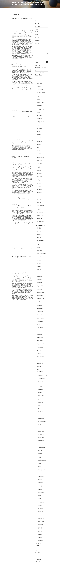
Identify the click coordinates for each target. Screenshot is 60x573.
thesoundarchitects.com (41, 476)
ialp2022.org (38, 247)
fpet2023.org (38, 179)
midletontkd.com (40, 485)
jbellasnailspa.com (39, 330)
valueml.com (38, 135)
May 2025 (36, 32)
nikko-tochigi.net (40, 489)
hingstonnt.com (39, 93)
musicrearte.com (39, 350)
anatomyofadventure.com (41, 480)
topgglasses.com (40, 415)
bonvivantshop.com (39, 128)
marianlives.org (39, 86)
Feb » (45, 57)
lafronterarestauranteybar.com (42, 444)
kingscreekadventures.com (40, 121)
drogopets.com (39, 360)
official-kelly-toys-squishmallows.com (42, 354)
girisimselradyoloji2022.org (40, 243)
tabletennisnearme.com (40, 363)
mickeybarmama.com (40, 341)
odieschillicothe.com (39, 283)
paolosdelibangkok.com (40, 337)
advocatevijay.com (39, 192)
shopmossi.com (40, 463)
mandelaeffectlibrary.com (40, 102)
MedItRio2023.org (39, 218)
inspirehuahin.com (39, 151)
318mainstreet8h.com (40, 302)
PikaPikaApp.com (39, 115)
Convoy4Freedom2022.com (40, 205)
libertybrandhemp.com (41, 508)
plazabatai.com (39, 263)
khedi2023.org (39, 237)
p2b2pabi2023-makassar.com (41, 228)
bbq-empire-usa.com (39, 357)
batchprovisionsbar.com (40, 347)
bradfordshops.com (39, 189)
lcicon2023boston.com (40, 219)
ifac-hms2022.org (39, 250)
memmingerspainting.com (40, 153)
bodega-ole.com (40, 515)
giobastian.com (40, 450)
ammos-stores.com (40, 501)
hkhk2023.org (39, 208)
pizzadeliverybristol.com (40, 286)
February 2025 (37, 37)
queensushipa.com (39, 141)
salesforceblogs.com (39, 106)
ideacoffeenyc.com (39, 282)
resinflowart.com (40, 408)
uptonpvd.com (40, 456)
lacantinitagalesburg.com (40, 285)
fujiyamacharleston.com (40, 312)
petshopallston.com (40, 412)
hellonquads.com (39, 266)
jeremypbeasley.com (39, 154)
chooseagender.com (39, 95)
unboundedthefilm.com (40, 83)
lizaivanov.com (40, 392)
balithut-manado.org (39, 196)
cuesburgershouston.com (41, 381)
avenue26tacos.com (40, 414)
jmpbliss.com (38, 138)
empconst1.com (39, 147)
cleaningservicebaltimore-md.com (42, 375)
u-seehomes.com (39, 170)
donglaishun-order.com (40, 315)
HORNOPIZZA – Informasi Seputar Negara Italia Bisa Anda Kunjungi (28, 4)
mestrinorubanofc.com (41, 518)
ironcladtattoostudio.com (41, 437)
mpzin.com (38, 131)
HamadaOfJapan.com (40, 118)
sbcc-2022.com (39, 202)
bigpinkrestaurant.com (40, 150)
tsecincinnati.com (39, 260)
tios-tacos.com (40, 428)
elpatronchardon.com (40, 314)
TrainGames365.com (39, 108)
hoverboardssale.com (40, 96)
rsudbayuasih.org (40, 527)
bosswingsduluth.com (40, 325)
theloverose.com (40, 405)
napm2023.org (39, 209)
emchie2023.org (39, 241)
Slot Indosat (36, 557)
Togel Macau (37, 545)
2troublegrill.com (40, 457)
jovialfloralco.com (39, 167)
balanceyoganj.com (39, 105)
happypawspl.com (39, 289)
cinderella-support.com (40, 148)
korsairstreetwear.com (41, 411)
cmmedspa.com (40, 483)
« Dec (38, 57)
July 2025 (36, 29)
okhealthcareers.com (39, 80)
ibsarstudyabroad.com (40, 257)
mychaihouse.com (39, 331)
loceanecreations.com (41, 502)
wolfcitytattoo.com (40, 441)
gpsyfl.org (38, 369)
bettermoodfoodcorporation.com (41, 92)
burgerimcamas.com (40, 540)
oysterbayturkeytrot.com (41, 443)
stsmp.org (38, 99)
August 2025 (37, 28)
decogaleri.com (39, 269)
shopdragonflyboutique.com (40, 344)
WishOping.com (39, 125)
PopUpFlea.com (39, 134)
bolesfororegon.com (40, 514)
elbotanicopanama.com (40, 273)
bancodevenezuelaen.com (40, 90)
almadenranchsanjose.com (40, 190)
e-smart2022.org (39, 180)
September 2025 (37, 26)
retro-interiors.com (39, 176)
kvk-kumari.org (40, 534)
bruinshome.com (40, 438)
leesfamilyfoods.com (39, 183)
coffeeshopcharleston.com (40, 298)
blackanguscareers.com (41, 512)
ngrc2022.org (38, 182)
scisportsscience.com (40, 537)
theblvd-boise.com (39, 177)
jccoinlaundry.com (39, 276)
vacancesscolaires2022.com (40, 222)
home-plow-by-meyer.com (41, 395)
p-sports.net (39, 409)
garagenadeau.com (39, 160)
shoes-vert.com (39, 272)
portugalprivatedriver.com (40, 295)
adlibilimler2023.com (39, 193)
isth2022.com (39, 227)
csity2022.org (38, 256)
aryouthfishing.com (40, 425)
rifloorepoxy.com (40, 453)
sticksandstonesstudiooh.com (42, 460)
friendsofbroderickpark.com (40, 308)
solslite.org (39, 472)
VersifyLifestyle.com (39, 119)
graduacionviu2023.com (41, 431)
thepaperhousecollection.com (42, 469)
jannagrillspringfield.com (40, 311)
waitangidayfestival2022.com (41, 221)
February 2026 (37, 20)
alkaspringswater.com (40, 301)
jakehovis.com (39, 324)
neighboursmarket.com (41, 511)
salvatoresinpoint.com (40, 166)
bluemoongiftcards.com (41, 492)
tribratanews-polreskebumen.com (42, 525)
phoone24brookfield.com (40, 340)
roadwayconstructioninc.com (41, 343)
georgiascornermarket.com (40, 292)
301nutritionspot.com (40, 499)
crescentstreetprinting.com (41, 386)
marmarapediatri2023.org (40, 240)
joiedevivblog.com (40, 505)
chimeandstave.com (40, 402)
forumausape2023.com (40, 212)
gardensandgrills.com (40, 486)
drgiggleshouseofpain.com (40, 157)
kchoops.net (39, 495)
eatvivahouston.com (40, 399)
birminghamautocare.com (40, 327)
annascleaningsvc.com (41, 440)
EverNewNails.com (39, 163)
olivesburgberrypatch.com (41, 447)
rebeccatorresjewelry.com (40, 137)
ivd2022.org (38, 254)
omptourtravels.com (40, 524)
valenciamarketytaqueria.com (42, 421)
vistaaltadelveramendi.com (41, 378)
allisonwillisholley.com (40, 470)
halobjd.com (38, 112)
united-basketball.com (41, 427)
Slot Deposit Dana (37, 552)
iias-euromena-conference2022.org (41, 253)
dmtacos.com (39, 385)
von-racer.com (39, 296)
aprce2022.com (39, 199)
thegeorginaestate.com (40, 334)
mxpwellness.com (40, 466)
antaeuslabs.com (39, 122)
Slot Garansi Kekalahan (38, 559)
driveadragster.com (40, 389)
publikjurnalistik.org (40, 528)
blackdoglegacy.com (40, 398)
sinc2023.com (39, 231)
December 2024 (37, 40)
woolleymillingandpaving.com (41, 454)
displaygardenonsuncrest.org (40, 356)
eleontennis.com (39, 186)
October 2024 (37, 43)
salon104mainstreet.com (40, 299)
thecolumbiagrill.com (39, 234)
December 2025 (37, 23)
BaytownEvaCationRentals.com (41, 109)
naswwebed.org (39, 195)
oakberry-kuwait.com (39, 305)
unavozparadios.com (39, 270)
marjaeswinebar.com (39, 279)
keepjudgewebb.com (40, 479)
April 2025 (36, 34)
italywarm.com (40, 531)
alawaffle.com (40, 424)
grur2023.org (38, 206)
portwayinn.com (40, 473)
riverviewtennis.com (39, 353)
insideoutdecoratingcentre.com (41, 164)
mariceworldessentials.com (40, 318)
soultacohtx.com (39, 366)
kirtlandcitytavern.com (41, 498)
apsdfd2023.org (39, 211)
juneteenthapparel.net (41, 530)
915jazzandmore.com (40, 321)
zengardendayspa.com (41, 434)
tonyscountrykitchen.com (40, 328)
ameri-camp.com (39, 144)
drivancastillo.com (40, 482)
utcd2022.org (38, 244)
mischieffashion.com (39, 173)
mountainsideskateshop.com (41, 496)
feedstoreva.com (39, 359)
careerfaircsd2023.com (40, 215)
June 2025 (36, 31)
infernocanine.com (40, 467)
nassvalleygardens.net (41, 521)
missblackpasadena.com (41, 418)
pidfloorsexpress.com (40, 89)
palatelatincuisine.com (41, 396)
